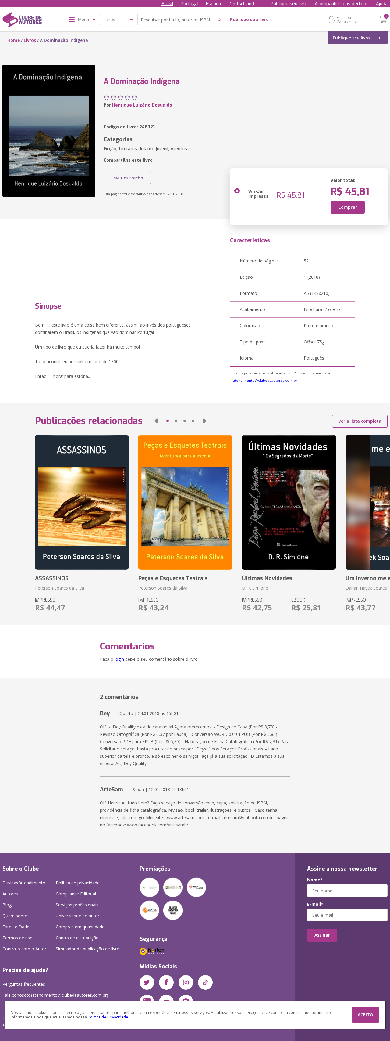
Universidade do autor (77, 916)
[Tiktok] (205, 982)
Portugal (189, 3)
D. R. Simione (255, 588)
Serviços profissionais (77, 905)
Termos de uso (17, 938)
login (119, 659)
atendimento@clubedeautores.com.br (265, 380)
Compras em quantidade (80, 927)
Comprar (347, 207)
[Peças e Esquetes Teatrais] (185, 502)
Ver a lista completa (359, 421)
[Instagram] (186, 982)
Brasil (167, 3)
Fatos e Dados (17, 927)
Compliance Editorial (76, 894)
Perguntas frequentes (23, 984)
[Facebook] (166, 982)
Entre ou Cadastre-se (347, 19)
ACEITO (365, 1015)
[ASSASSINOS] (82, 502)
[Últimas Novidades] (289, 502)
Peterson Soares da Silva (59, 588)
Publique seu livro (289, 3)
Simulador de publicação (89, 949)
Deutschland (241, 3)
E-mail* (315, 904)
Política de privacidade (78, 883)
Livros (30, 40)
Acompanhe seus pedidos (342, 3)
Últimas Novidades (267, 578)
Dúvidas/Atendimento (23, 883)
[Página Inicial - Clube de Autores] (22, 20)
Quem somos (16, 916)
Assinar (322, 935)
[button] (156, 421)
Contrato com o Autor (24, 949)
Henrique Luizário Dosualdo (142, 105)
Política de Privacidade (108, 1017)
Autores (10, 894)
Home (13, 40)
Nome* (315, 879)
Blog (7, 905)
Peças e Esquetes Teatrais (173, 578)
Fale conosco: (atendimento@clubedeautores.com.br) (55, 995)
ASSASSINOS (52, 578)
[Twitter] (147, 982)
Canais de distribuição (77, 938)
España (213, 3)
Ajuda (382, 3)
